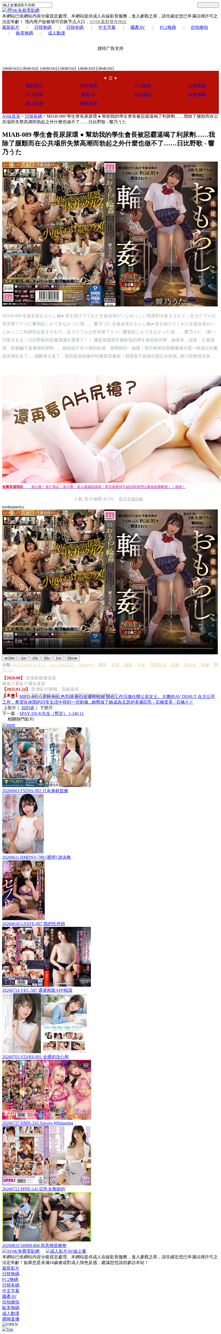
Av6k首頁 (11, 116)
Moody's (86, 665)
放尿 (128, 665)
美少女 (190, 665)
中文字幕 (107, 27)
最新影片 (10, 27)
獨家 (102, 665)
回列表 (28, 708)
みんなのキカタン (29, 665)
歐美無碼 (24, 33)
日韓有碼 (75, 27)
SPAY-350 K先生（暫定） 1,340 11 (51, 713)
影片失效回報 (131, 499)
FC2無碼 (168, 27)
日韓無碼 (42, 27)
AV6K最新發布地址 (108, 21)
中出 (141, 665)
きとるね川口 (62, 665)
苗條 (175, 665)
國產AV (137, 27)
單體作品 (158, 665)
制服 (205, 665)
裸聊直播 (88, 103)
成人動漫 (56, 33)
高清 (115, 665)
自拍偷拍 (199, 27)
